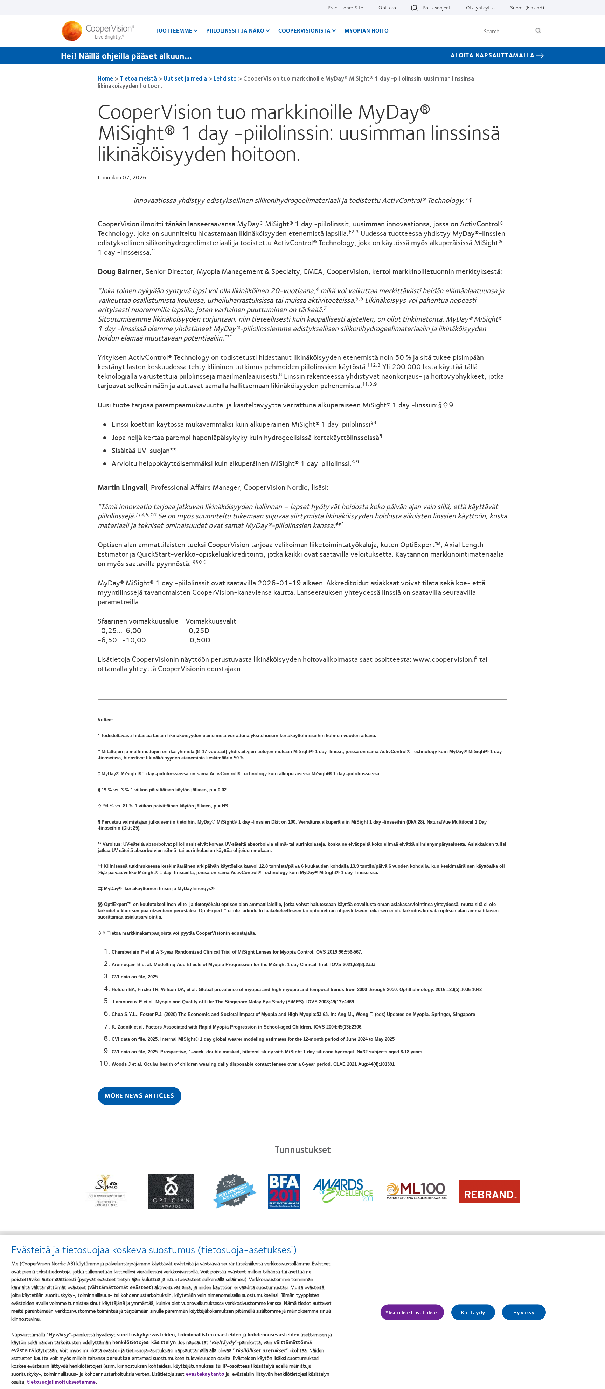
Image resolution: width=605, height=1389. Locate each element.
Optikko (387, 7)
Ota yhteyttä (480, 7)
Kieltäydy (473, 1312)
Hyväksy (524, 1312)
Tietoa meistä (139, 78)
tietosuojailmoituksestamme (61, 1381)
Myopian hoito (367, 30)
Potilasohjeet (437, 7)
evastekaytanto (205, 1373)
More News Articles (139, 1095)
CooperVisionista (304, 30)
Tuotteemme (173, 30)
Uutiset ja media (185, 78)
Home (105, 78)
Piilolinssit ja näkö (235, 30)
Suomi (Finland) (527, 7)
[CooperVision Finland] (100, 30)
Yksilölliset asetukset (412, 1312)
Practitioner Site (345, 7)
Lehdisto (225, 78)
